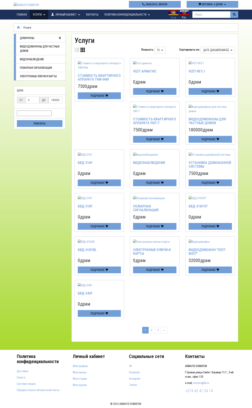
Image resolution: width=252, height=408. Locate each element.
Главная (22, 14)
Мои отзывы (80, 378)
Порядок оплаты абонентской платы (38, 390)
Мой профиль (80, 366)
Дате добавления (214, 50)
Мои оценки (80, 385)
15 (158, 50)
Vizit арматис (145, 71)
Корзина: (212, 4)
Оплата (21, 377)
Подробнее (98, 95)
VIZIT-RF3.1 (197, 71)
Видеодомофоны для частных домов (40, 48)
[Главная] (18, 27)
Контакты (92, 14)
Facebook (134, 372)
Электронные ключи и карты (38, 76)
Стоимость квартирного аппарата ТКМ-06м (99, 77)
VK (130, 366)
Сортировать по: (189, 49)
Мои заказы (79, 372)
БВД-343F (85, 293)
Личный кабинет (66, 14)
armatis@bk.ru (201, 383)
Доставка (22, 371)
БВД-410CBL (87, 250)
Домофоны (27, 38)
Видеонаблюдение (32, 59)
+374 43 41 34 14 (97, 4)
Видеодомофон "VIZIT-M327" (207, 252)
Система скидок (26, 383)
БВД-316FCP (198, 206)
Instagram (134, 378)
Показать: (147, 49)
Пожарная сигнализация (36, 67)
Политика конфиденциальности (125, 14)
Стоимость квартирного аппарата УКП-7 (154, 121)
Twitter (133, 385)
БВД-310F (85, 206)
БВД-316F (85, 163)
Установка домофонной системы (210, 165)
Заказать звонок (156, 4)
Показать (39, 123)
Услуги (37, 14)
